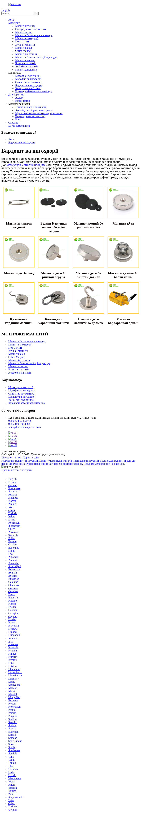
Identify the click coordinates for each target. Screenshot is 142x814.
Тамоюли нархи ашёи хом (30, 107)
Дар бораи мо (16, 94)
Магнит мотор (23, 32)
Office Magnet (23, 50)
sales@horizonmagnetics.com (24, 427)
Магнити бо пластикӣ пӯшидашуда (36, 57)
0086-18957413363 (19, 423)
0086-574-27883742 (19, 420)
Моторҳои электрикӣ (27, 75)
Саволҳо (13, 122)
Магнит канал (23, 47)
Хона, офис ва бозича (28, 88)
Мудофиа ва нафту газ (28, 78)
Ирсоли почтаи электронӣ (16, 470)
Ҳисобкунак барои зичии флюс (33, 110)
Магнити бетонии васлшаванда (33, 35)
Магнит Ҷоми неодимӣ (53, 460)
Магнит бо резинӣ (26, 53)
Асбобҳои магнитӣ (26, 66)
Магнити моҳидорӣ (26, 38)
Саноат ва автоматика (28, 82)
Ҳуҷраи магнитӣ (25, 44)
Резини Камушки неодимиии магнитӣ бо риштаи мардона (47, 463)
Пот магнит (22, 41)
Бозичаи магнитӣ (25, 63)
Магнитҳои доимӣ (26, 69)
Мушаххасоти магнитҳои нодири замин (39, 113)
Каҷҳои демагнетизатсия (30, 116)
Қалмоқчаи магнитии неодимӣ (19, 460)
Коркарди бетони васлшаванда (33, 91)
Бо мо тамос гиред (19, 125)
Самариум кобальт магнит (30, 29)
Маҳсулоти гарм (11, 457)
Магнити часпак (25, 60)
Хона (11, 19)
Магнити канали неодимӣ (83, 460)
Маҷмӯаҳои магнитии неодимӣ (26, 165)
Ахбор (19, 97)
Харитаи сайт (31, 457)
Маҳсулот (14, 22)
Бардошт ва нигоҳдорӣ (28, 85)
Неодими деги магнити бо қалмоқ (104, 463)
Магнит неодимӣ (25, 25)
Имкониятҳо (22, 100)
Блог (18, 119)
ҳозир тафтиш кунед (13, 451)
